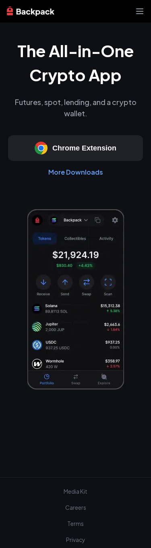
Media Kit (75, 491)
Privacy (75, 539)
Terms (75, 523)
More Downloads (75, 172)
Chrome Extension (84, 148)
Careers (75, 507)
